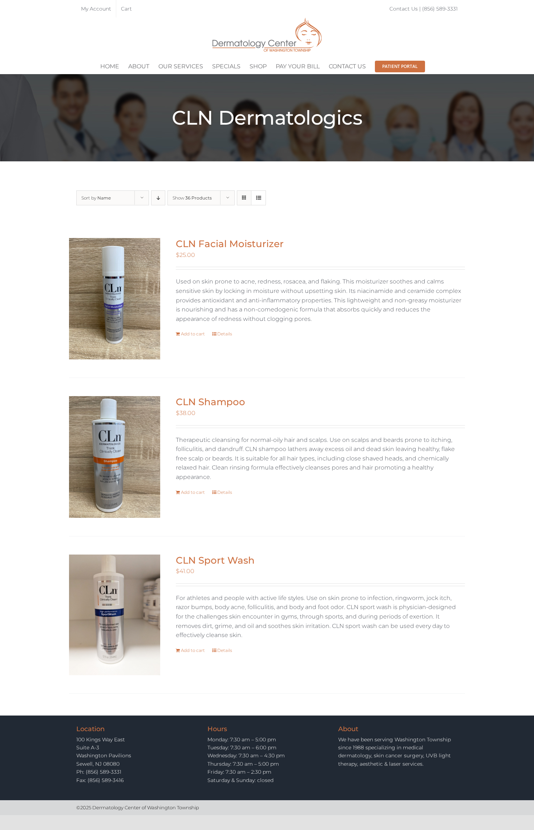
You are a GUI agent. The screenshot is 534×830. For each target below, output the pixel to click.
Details (224, 334)
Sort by (96, 198)
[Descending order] (158, 197)
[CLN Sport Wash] (114, 615)
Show (192, 198)
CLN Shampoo (210, 402)
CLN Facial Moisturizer (230, 244)
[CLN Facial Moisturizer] (114, 298)
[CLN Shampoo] (114, 456)
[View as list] (258, 198)
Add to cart (193, 334)
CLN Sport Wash (215, 560)
